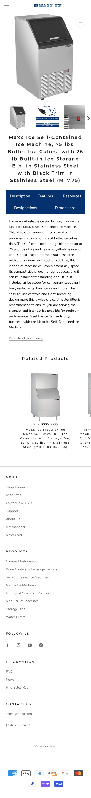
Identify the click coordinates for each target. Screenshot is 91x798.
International (15, 527)
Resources (72, 196)
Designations (25, 208)
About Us (13, 519)
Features (45, 196)
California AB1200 (19, 503)
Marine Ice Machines (21, 585)
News (10, 679)
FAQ (9, 671)
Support (12, 511)
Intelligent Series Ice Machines (28, 593)
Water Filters (15, 617)
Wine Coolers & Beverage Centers (31, 569)
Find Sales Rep (17, 687)
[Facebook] (7, 645)
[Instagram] (18, 645)
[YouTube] (30, 645)
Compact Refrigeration (23, 561)
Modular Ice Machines (22, 601)
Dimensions (65, 208)
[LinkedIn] (41, 645)
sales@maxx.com (19, 714)
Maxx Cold (14, 535)
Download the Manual (26, 338)
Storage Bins (15, 609)
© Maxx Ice (45, 746)
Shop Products (17, 487)
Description (20, 196)
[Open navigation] (6, 5)
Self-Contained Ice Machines (27, 577)
